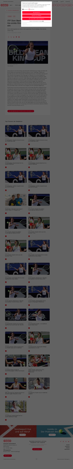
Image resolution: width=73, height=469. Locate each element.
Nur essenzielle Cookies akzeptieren (36, 18)
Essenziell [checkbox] (26, 9)
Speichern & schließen (36, 15)
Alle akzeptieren (36, 12)
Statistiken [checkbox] (32, 9)
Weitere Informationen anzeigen (36, 21)
